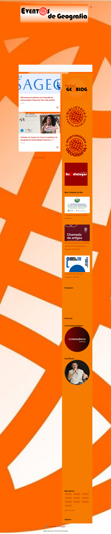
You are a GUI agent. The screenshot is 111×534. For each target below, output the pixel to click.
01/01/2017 (68, 494)
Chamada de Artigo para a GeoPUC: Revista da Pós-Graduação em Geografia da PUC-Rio (77, 246)
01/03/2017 (77, 501)
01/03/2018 (85, 501)
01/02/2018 (68, 498)
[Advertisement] (39, 175)
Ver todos (24, 70)
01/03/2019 (68, 505)
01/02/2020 (85, 498)
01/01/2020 (77, 494)
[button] (57, 107)
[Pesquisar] (91, 7)
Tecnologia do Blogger (57, 526)
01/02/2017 (85, 494)
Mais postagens (39, 158)
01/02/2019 (77, 498)
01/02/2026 (68, 501)
